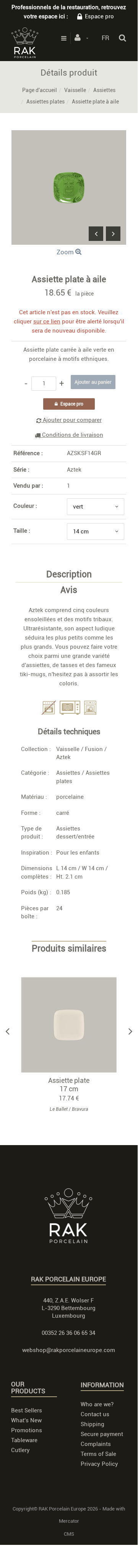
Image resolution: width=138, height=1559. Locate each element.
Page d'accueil (39, 90)
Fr (105, 38)
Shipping (92, 1424)
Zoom (66, 252)
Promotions (26, 1430)
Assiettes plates (45, 102)
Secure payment (102, 1434)
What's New (26, 1420)
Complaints (96, 1444)
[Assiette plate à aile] (68, 135)
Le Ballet (59, 1109)
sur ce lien (46, 321)
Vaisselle (75, 90)
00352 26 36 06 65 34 (68, 1333)
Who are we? (97, 1404)
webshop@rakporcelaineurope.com (68, 1350)
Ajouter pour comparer (71, 420)
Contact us (95, 1414)
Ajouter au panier (73, 1025)
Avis (68, 590)
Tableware (24, 1440)
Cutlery (20, 1450)
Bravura (80, 1109)
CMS (69, 1534)
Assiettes (104, 90)
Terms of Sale (98, 1454)
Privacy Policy (99, 1463)
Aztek (74, 469)
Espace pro (99, 16)
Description (69, 574)
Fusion (94, 749)
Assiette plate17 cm (68, 1084)
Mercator (69, 1521)
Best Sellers (26, 1410)
